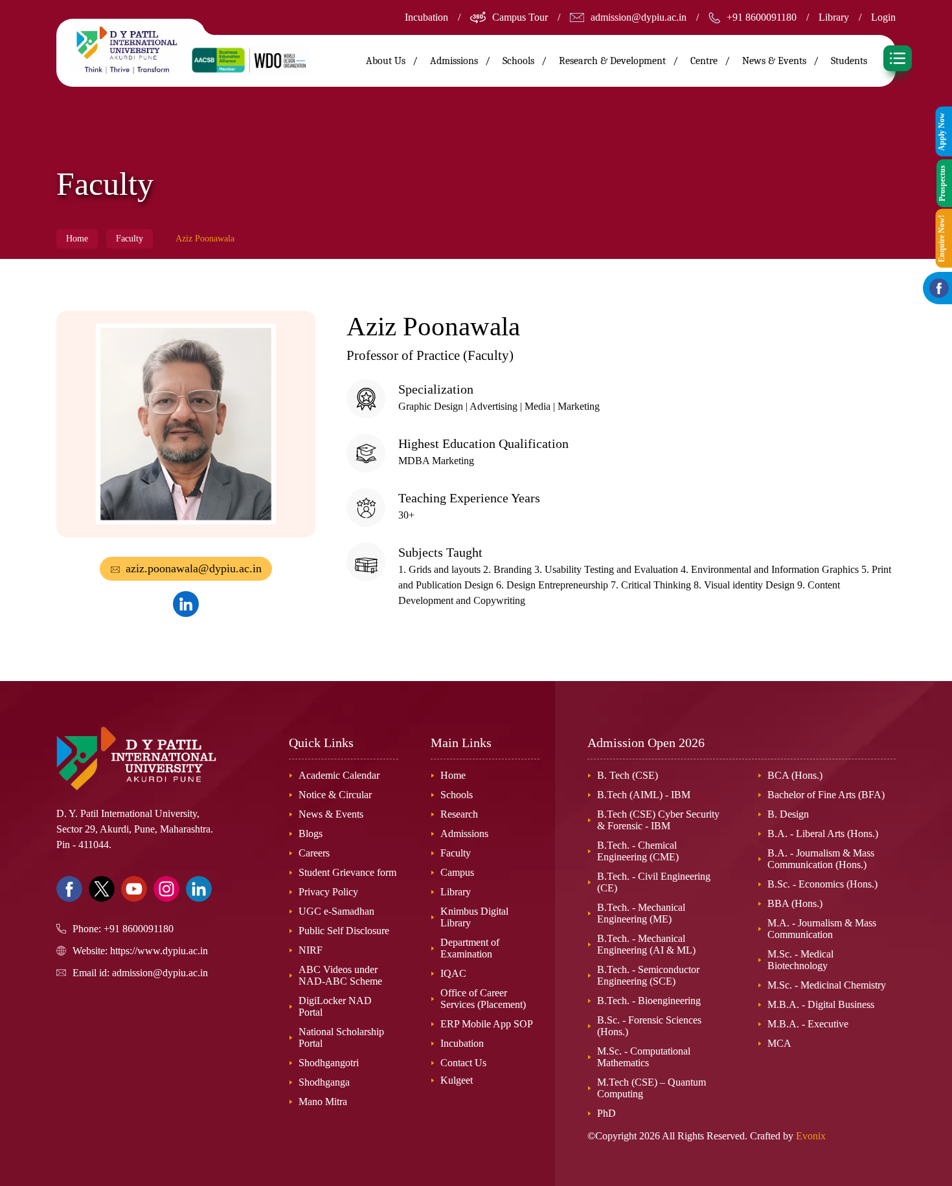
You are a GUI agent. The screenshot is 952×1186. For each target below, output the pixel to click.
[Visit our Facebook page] (69, 889)
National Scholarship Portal (341, 1037)
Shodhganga (324, 1082)
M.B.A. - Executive (807, 1023)
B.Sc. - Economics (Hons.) (822, 884)
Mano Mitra (323, 1101)
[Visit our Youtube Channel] (134, 889)
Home (77, 238)
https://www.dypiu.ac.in (159, 950)
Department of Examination (469, 948)
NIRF (311, 950)
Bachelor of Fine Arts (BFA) (826, 794)
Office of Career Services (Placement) (483, 998)
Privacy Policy (328, 891)
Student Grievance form (347, 872)
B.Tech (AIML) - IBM (643, 794)
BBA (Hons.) (794, 903)
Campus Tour (520, 17)
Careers (314, 852)
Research (459, 814)
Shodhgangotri (329, 1062)
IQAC (453, 973)
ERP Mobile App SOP (486, 1023)
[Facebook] (939, 288)
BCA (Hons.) (794, 775)
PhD (606, 1113)
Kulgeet (456, 1080)
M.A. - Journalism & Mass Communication (821, 928)
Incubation (426, 17)
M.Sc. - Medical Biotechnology (800, 959)
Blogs (311, 833)
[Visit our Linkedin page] (199, 889)
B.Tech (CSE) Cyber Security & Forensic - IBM (658, 820)
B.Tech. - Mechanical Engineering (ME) (641, 913)
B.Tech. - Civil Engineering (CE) (653, 882)
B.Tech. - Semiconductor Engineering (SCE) (648, 975)
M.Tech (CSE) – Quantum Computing (651, 1088)
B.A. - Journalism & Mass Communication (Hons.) (820, 858)
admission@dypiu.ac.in (638, 17)
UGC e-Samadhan (336, 911)
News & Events (774, 61)
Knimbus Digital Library (474, 917)
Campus (457, 872)
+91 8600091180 (762, 17)
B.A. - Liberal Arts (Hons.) (822, 833)
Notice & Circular (335, 794)
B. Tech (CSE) (627, 775)
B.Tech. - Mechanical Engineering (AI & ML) (646, 944)
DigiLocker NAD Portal (335, 1006)
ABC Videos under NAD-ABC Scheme (340, 975)
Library (834, 17)
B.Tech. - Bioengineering (649, 1000)
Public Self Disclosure (344, 930)
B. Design (788, 814)
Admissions (464, 833)
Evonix (811, 1135)
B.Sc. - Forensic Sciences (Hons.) (649, 1025)
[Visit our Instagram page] (166, 889)
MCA (779, 1043)
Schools (456, 794)
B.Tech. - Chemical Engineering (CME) (638, 851)
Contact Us (463, 1062)
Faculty (129, 238)
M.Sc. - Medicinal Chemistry (826, 984)
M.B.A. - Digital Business (820, 1004)
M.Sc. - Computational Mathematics (643, 1057)
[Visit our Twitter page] (102, 889)
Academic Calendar (339, 775)
